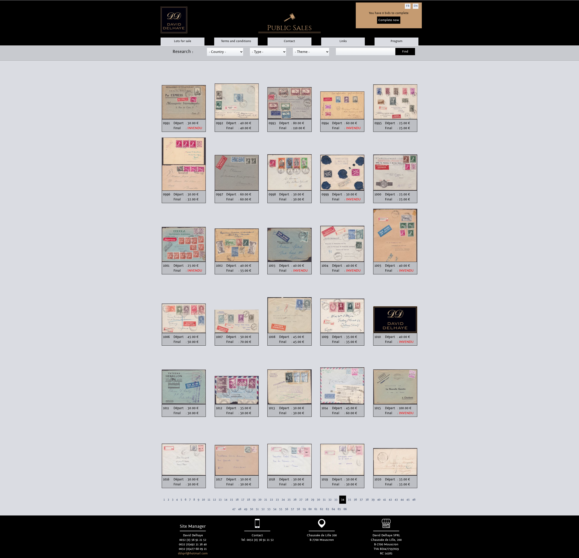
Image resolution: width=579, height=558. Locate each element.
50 (251, 509)
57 (292, 509)
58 (298, 509)
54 (274, 509)
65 (339, 509)
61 (315, 509)
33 (335, 499)
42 (390, 499)
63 (327, 509)
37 (361, 499)
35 (349, 499)
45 (408, 499)
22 (271, 499)
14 (225, 499)
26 (295, 499)
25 (289, 499)
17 (242, 499)
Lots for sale (182, 41)
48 (239, 509)
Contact (289, 41)
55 (280, 509)
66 (345, 509)
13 (220, 499)
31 (324, 499)
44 (402, 499)
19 (254, 499)
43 (396, 499)
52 (263, 509)
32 (330, 499)
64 (333, 509)
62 (321, 509)
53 (269, 509)
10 (203, 499)
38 (367, 499)
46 (413, 499)
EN (416, 6)
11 (209, 499)
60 (310, 509)
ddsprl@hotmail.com (193, 553)
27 (300, 499)
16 (237, 499)
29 (312, 499)
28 (306, 499)
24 (283, 499)
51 (257, 509)
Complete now (388, 20)
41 (384, 499)
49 (245, 509)
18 (248, 499)
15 (231, 499)
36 (355, 499)
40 (378, 499)
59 (304, 509)
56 (286, 509)
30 (318, 499)
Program (396, 41)
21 (265, 499)
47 (233, 509)
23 (277, 499)
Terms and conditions (236, 41)
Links (343, 41)
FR (407, 6)
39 (373, 499)
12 (214, 499)
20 (259, 499)
